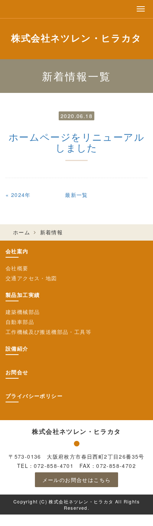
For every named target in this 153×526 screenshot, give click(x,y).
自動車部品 (20, 321)
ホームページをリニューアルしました (76, 142)
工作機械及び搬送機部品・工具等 (48, 331)
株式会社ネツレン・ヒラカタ (76, 37)
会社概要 (17, 268)
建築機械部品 (23, 311)
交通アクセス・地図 (31, 278)
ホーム (21, 232)
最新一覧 (76, 194)
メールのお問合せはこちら (76, 479)
